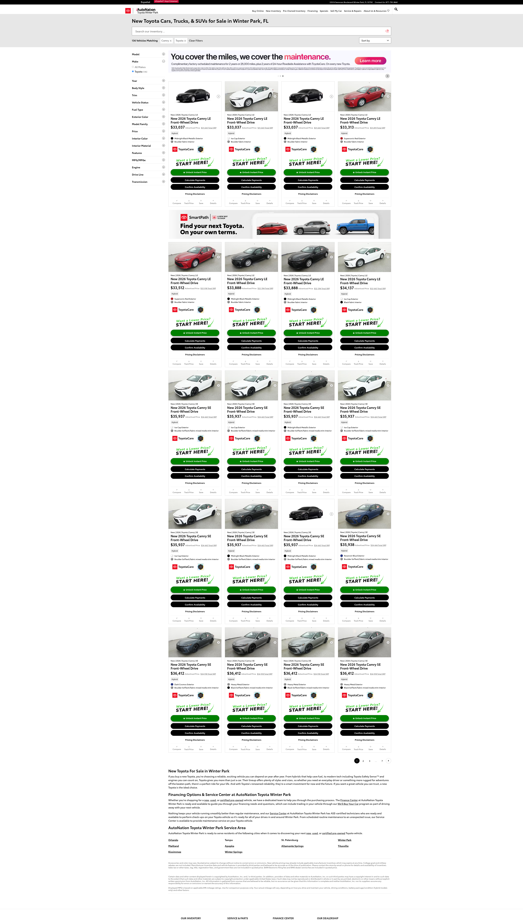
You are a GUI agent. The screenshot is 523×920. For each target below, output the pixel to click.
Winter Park (344, 839)
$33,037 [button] (193, 127)
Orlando (173, 839)
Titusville (343, 845)
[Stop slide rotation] (387, 76)
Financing (313, 10)
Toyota (179, 40)
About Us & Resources (375, 10)
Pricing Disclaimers (195, 193)
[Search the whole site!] (396, 9)
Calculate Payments (195, 179)
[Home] (129, 10)
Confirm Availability (195, 186)
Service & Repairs (352, 10)
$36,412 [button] (193, 673)
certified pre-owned (231, 800)
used (213, 800)
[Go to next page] (388, 760)
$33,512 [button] (193, 287)
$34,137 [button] (363, 287)
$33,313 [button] (362, 127)
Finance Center (349, 800)
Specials (324, 10)
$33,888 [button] (250, 287)
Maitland (173, 845)
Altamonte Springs (292, 845)
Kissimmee (174, 851)
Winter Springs (233, 851)
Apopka (229, 845)
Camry (165, 40)
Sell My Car (336, 10)
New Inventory (273, 10)
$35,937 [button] (194, 416)
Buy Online (258, 10)
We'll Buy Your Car (348, 803)
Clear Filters (196, 40)
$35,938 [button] (363, 544)
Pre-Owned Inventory (294, 10)
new (206, 800)
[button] (195, 133)
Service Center (278, 813)
